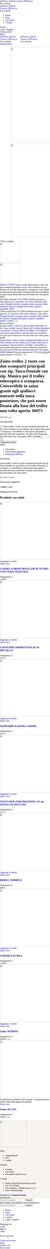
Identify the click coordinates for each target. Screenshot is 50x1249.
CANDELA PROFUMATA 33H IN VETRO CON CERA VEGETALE (24, 570)
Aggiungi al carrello (8, 442)
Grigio (10, 487)
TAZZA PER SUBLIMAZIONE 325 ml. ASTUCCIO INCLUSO (22, 803)
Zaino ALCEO (8, 1109)
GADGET (10, 285)
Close (2, 1226)
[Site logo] (16, 3)
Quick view (5, 564)
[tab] (27, 449)
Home (3, 285)
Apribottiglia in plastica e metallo (18, 725)
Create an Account (8, 1240)
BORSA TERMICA (11, 880)
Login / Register (12, 1220)
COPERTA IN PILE (11, 955)
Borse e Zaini (21, 285)
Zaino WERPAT (9, 1031)
